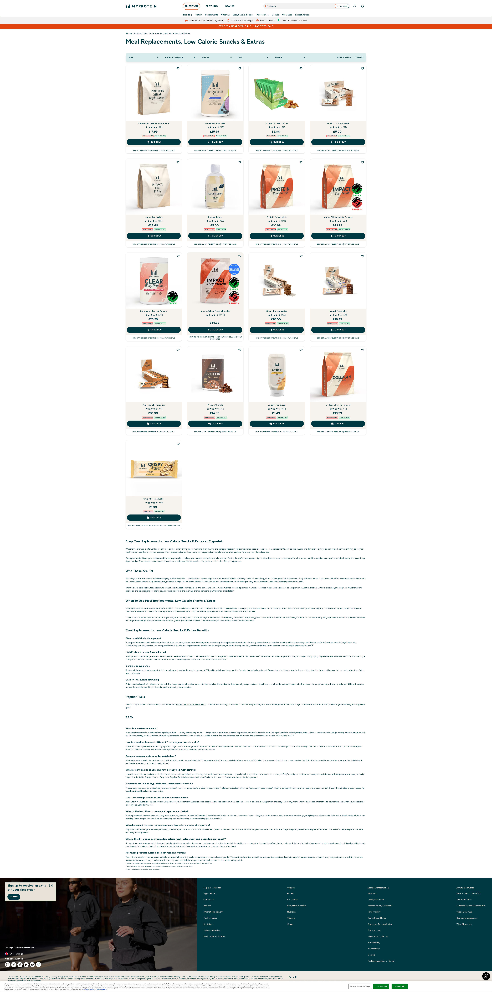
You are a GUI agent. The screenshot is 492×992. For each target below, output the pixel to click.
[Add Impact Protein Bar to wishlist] (362, 256)
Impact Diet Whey (154, 217)
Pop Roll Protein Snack (338, 123)
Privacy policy (374, 912)
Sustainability (374, 942)
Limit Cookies (381, 986)
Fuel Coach (343, 6)
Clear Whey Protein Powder (154, 311)
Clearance (287, 15)
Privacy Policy (88, 990)
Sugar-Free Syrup (276, 405)
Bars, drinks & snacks (296, 906)
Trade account (374, 930)
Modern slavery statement (380, 906)
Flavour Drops (215, 217)
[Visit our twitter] (26, 964)
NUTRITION (191, 6)
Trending (187, 15)
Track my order (210, 918)
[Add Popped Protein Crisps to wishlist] (301, 68)
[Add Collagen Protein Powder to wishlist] (362, 350)
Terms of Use (102, 990)
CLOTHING (212, 6)
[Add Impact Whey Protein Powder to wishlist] (239, 256)
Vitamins (225, 15)
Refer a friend (468, 893)
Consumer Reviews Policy (380, 924)
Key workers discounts (467, 918)
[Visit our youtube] (32, 964)
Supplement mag (464, 912)
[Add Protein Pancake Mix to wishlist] (301, 162)
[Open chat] (38, 964)
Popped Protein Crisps (277, 123)
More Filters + (344, 57)
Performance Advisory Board (381, 961)
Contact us (208, 899)
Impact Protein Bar (338, 311)
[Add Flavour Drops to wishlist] (239, 162)
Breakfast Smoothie (215, 123)
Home (129, 33)
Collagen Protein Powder (338, 405)
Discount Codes (464, 899)
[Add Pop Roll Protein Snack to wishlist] (362, 68)
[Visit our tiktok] (20, 964)
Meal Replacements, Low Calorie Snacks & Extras (167, 33)
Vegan (290, 924)
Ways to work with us (378, 936)
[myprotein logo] (141, 6)
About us (372, 893)
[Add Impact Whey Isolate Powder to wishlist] (362, 162)
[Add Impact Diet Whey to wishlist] (178, 162)
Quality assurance (376, 899)
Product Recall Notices (214, 936)
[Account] (355, 6)
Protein (198, 15)
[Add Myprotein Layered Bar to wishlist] (178, 350)
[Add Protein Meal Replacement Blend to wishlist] (178, 68)
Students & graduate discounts (471, 906)
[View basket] (362, 6)
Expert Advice (302, 15)
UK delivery (208, 924)
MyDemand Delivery (212, 930)
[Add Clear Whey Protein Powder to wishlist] (178, 256)
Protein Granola (215, 405)
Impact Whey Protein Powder (215, 311)
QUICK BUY (155, 142)
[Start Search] (266, 6)
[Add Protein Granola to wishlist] (239, 350)
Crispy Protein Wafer (276, 311)
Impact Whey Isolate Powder (338, 217)
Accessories (263, 15)
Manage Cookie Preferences (20, 948)
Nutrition (138, 33)
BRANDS (229, 6)
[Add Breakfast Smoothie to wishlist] (239, 68)
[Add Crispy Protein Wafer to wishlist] (301, 256)
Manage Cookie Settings (360, 986)
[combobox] (306, 6)
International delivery (213, 912)
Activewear (292, 899)
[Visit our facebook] (13, 964)
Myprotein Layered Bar (153, 405)
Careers (371, 955)
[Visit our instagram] (7, 964)
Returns (207, 906)
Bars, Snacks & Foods (243, 15)
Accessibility (374, 949)
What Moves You (464, 924)
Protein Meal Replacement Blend (154, 123)
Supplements (211, 15)
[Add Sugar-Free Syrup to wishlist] (301, 350)
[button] (486, 976)
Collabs (275, 15)
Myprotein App (210, 893)
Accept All (399, 986)
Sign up (14, 897)
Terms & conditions (377, 918)
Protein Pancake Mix (277, 217)
